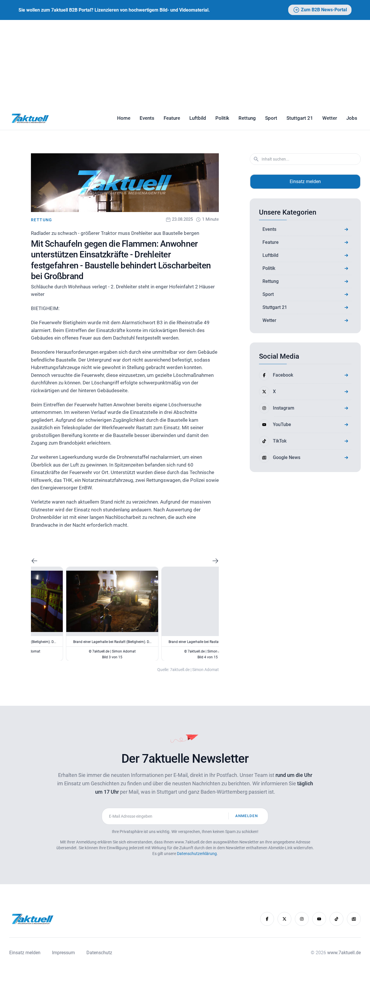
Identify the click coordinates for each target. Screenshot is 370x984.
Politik (222, 118)
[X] (284, 919)
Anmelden (246, 816)
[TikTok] (336, 919)
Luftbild (197, 118)
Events (147, 118)
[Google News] (354, 919)
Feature (172, 118)
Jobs (351, 118)
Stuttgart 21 (299, 118)
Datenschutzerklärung (197, 853)
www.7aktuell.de (344, 952)
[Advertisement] (185, 63)
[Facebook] (267, 919)
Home (123, 118)
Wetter (329, 118)
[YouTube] (319, 919)
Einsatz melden (305, 181)
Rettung (247, 118)
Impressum (63, 952)
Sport (271, 118)
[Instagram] (302, 919)
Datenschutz (99, 952)
